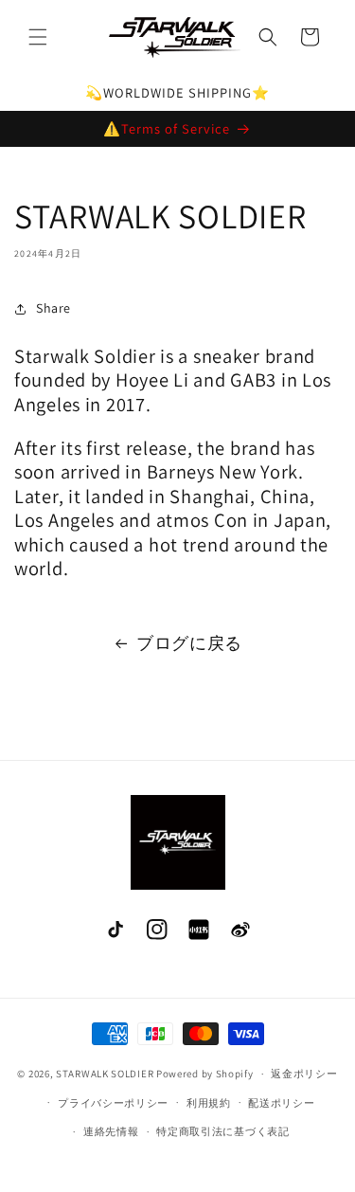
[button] (38, 37)
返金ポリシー (304, 1073)
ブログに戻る (189, 643)
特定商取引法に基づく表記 (222, 1131)
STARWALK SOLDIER (104, 1073)
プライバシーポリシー (113, 1103)
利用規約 (208, 1103)
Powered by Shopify (205, 1073)
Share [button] (53, 307)
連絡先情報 (111, 1131)
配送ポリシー (281, 1103)
